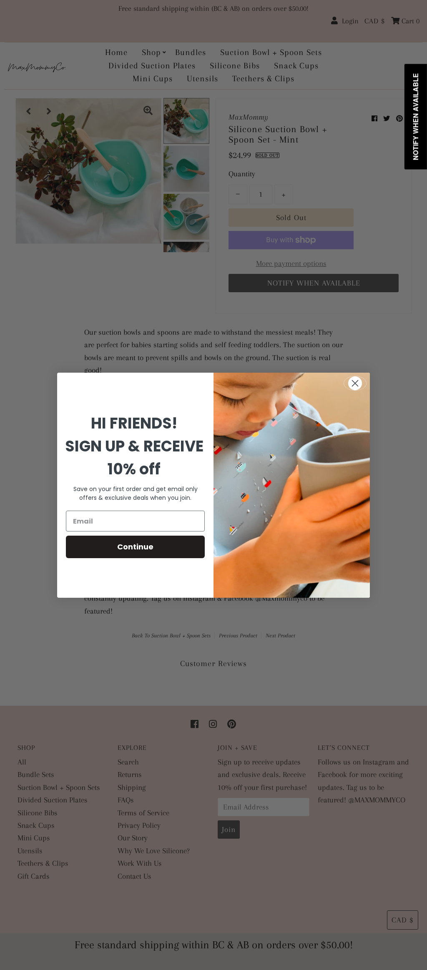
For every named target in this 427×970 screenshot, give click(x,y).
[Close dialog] (355, 383)
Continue (135, 546)
